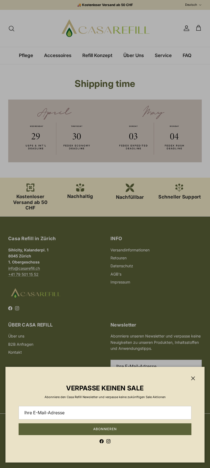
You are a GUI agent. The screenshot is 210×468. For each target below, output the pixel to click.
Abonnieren (105, 429)
